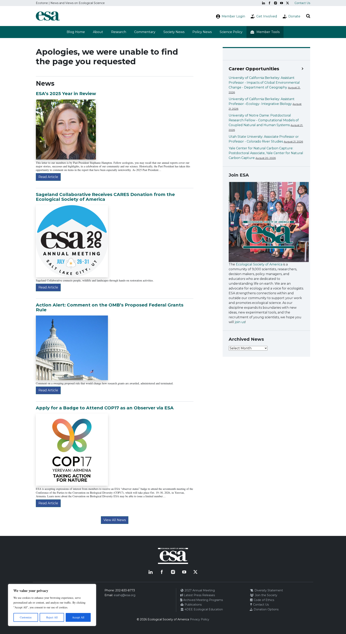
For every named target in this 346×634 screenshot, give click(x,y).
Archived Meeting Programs (202, 600)
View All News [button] (115, 520)
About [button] (98, 32)
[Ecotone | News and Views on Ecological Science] (48, 16)
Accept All (78, 617)
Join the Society (265, 595)
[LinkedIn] (264, 3)
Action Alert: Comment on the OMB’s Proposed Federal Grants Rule (109, 307)
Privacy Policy (199, 619)
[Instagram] (276, 3)
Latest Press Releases (199, 595)
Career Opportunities (254, 68)
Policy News (202, 32)
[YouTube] (282, 3)
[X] (288, 3)
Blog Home (76, 32)
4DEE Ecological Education (203, 609)
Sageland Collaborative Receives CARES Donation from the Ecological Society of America (105, 197)
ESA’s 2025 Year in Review (66, 93)
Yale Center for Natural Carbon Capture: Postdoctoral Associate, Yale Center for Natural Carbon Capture (266, 153)
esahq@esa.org (124, 595)
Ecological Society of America (259, 264)
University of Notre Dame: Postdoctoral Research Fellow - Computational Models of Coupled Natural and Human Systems (264, 120)
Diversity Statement (268, 590)
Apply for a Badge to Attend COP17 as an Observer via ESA (105, 408)
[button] (265, 32)
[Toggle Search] (308, 16)
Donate (294, 16)
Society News (173, 32)
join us (240, 322)
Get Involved (266, 16)
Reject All (52, 617)
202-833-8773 (125, 590)
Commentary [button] (144, 32)
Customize (26, 617)
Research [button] (118, 32)
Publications (193, 604)
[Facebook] (270, 3)
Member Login (233, 16)
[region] (52, 605)
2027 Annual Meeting (199, 590)
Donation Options (266, 609)
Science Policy (231, 32)
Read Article (48, 177)
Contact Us (302, 3)
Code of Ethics (263, 600)
